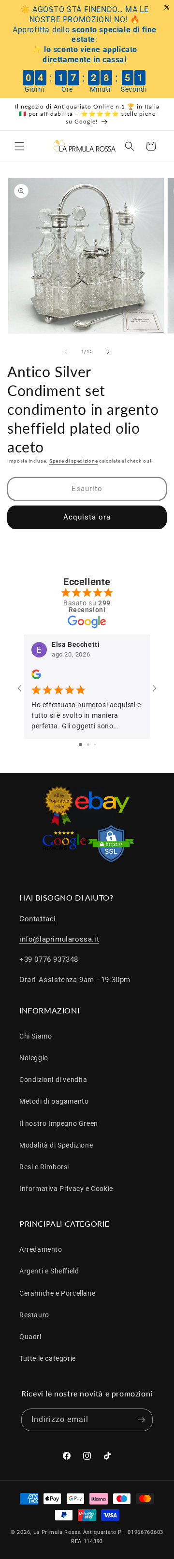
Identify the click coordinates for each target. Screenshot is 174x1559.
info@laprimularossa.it (59, 939)
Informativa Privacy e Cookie (66, 1188)
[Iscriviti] (141, 1420)
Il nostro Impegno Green (58, 1123)
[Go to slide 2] (88, 744)
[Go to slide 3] (95, 744)
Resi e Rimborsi (44, 1167)
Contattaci (37, 919)
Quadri (30, 1336)
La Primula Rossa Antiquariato (74, 1532)
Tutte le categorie (47, 1358)
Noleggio (33, 1058)
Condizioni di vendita (53, 1079)
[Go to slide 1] (80, 744)
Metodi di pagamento (53, 1101)
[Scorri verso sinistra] (65, 351)
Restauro (34, 1315)
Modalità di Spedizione (56, 1145)
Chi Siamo (35, 1036)
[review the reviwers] (36, 677)
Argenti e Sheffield (49, 1271)
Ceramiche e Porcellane (57, 1293)
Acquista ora (87, 517)
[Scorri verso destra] (108, 351)
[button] (19, 146)
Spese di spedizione (73, 461)
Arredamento (40, 1249)
